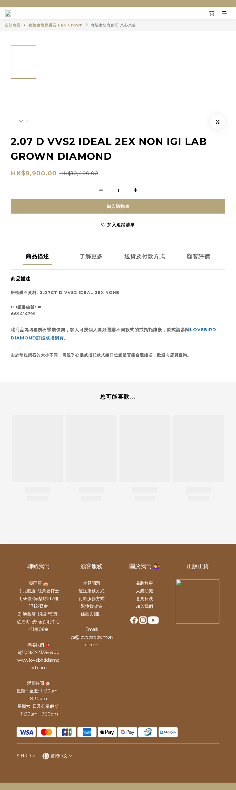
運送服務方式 (91, 591)
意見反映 (144, 598)
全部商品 (13, 25)
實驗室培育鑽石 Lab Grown (56, 25)
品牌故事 (144, 583)
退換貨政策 (91, 606)
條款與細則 (91, 614)
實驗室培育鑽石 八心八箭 (113, 25)
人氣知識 (144, 591)
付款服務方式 (91, 598)
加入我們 (144, 606)
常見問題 (91, 583)
